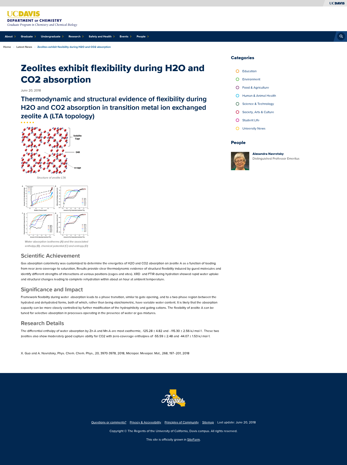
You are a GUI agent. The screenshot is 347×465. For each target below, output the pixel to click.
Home (7, 47)
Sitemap (208, 422)
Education (249, 71)
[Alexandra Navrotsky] (240, 160)
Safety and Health (100, 36)
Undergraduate (50, 36)
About (9, 36)
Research (75, 36)
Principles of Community (182, 422)
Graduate (27, 36)
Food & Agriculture (255, 87)
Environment (251, 79)
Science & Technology (258, 103)
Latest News (24, 47)
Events (124, 36)
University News (253, 128)
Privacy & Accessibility (145, 422)
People (141, 36)
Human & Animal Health (259, 95)
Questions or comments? (108, 422)
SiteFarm (193, 439)
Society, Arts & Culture (258, 112)
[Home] (42, 18)
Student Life (250, 120)
